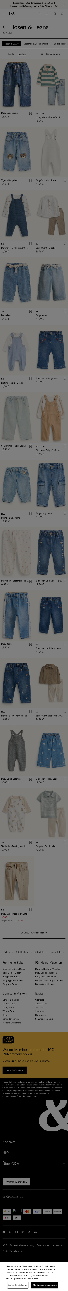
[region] (34, 1276)
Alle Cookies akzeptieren (45, 1285)
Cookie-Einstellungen (18, 1285)
